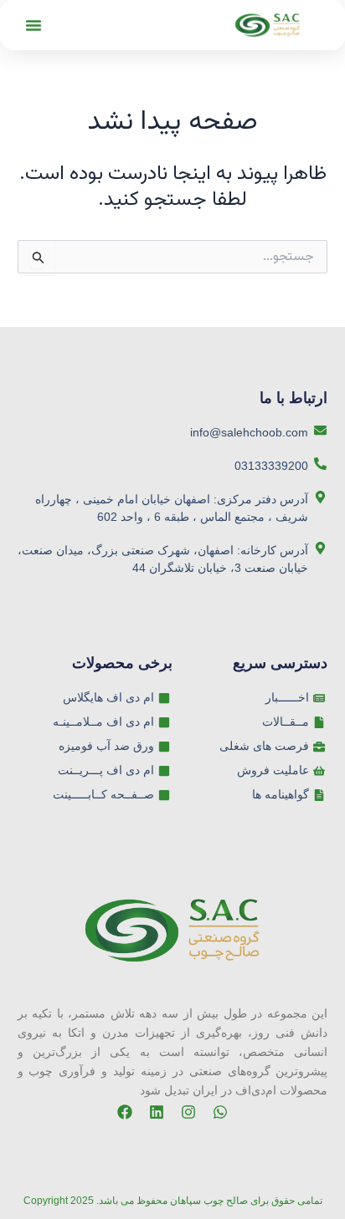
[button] (33, 25)
